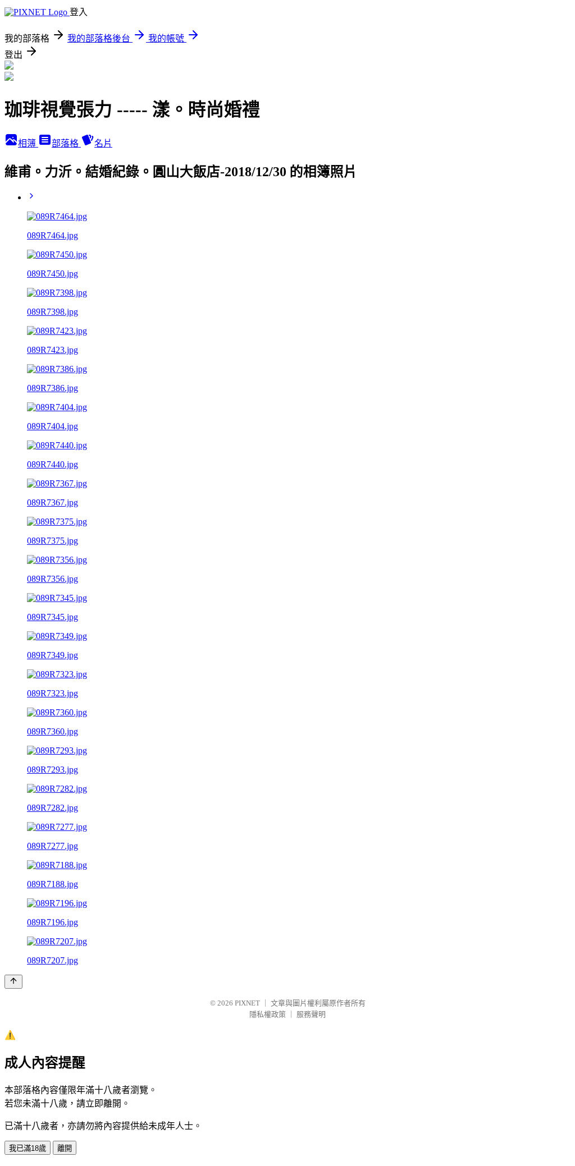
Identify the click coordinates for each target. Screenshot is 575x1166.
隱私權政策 (267, 1014)
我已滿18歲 (27, 1148)
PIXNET (247, 1003)
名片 (103, 143)
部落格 (66, 143)
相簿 (28, 143)
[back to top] (13, 982)
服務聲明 (311, 1014)
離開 (64, 1148)
